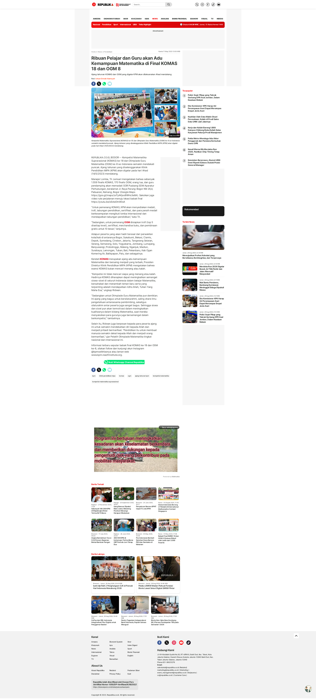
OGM (127, 222)
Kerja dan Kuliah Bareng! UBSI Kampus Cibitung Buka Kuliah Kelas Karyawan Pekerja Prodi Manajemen (205, 130)
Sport (115, 24)
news (155, 19)
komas (121, 376)
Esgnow (94, 656)
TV (212, 19)
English (130, 656)
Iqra (111, 645)
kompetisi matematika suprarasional (105, 382)
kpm (93, 376)
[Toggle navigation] (94, 4)
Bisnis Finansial (179, 19)
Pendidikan (106, 24)
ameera (96, 19)
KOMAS (104, 258)
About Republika (97, 670)
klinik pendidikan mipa (107, 376)
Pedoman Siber (133, 670)
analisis (165, 19)
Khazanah (95, 645)
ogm (129, 376)
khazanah (136, 19)
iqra (147, 19)
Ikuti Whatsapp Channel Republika (126, 362)
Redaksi (112, 670)
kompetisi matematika (161, 376)
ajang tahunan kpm (142, 376)
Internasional (125, 24)
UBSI (135, 24)
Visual (111, 656)
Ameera (94, 642)
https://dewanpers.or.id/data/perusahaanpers (111, 687)
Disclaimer (95, 674)
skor (125, 19)
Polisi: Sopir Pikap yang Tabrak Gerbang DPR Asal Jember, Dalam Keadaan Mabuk (204, 97)
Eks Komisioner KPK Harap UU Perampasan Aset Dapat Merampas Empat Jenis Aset (204, 108)
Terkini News (188, 222)
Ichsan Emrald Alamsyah (105, 79)
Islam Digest (132, 645)
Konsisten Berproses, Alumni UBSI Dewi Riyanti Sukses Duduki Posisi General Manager (204, 162)
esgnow (194, 19)
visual (204, 19)
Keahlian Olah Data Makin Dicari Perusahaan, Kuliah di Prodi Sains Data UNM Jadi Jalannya (203, 119)
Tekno (111, 652)
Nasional (96, 24)
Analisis (112, 649)
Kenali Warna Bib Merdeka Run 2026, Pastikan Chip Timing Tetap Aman (203, 151)
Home (93, 52)
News (100, 52)
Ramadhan (113, 659)
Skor (129, 642)
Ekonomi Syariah (112, 19)
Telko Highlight (145, 24)
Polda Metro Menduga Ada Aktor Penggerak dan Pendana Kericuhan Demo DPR (204, 141)
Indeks (220, 19)
